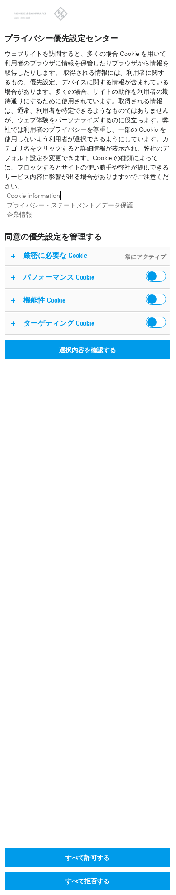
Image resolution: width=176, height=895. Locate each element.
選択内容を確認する (87, 349)
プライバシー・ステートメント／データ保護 (70, 205)
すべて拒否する (87, 881)
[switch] (156, 276)
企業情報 (19, 214)
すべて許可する (87, 857)
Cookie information (33, 195)
